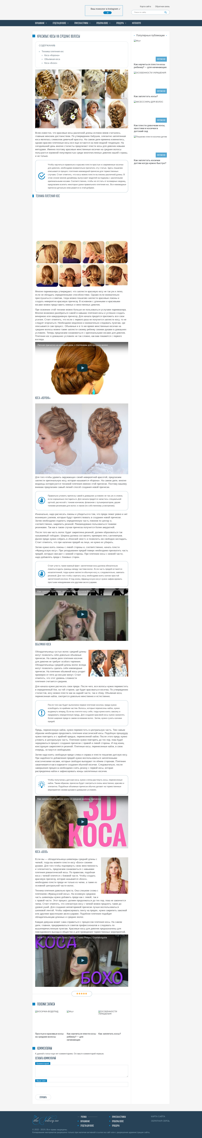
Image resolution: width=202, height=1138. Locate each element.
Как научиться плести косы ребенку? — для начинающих (81, 1036)
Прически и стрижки (81, 23)
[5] (86, 993)
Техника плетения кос (53, 51)
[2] (79, 993)
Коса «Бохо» (50, 63)
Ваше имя (41, 1081)
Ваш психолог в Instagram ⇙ (106, 9)
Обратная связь (162, 6)
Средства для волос (59, 23)
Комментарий (43, 1063)
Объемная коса (52, 59)
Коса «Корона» (52, 55)
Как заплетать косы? (109, 1033)
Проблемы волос (102, 23)
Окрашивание (39, 23)
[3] (82, 993)
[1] (77, 993)
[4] (84, 993)
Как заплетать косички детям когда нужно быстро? (150, 162)
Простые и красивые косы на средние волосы (49, 1035)
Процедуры (120, 23)
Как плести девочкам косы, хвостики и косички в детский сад (149, 128)
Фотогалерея (136, 23)
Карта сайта (145, 6)
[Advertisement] (81, 218)
